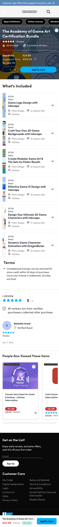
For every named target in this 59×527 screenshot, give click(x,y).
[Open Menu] (5, 12)
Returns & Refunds (39, 480)
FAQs (5, 496)
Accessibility (36, 488)
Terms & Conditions (40, 484)
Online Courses (35, 21)
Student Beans (37, 499)
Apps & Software (12, 21)
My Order (7, 480)
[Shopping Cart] (54, 11)
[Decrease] (6, 70)
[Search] (48, 12)
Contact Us (8, 492)
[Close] (53, 3)
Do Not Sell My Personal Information (42, 493)
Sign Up (11, 463)
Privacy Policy (10, 500)
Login (5, 488)
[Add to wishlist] (56, 30)
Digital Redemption (13, 484)
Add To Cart (38, 69)
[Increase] (15, 70)
